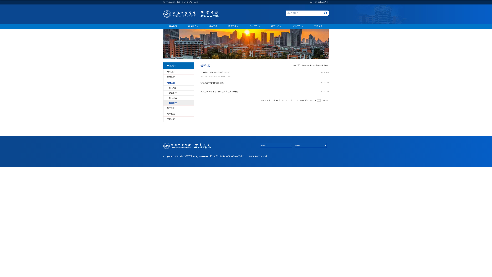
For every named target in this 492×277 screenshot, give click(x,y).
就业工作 (297, 26)
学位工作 (254, 26)
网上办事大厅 (323, 2)
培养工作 (232, 26)
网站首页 (173, 26)
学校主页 (313, 2)
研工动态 (275, 26)
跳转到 (326, 100)
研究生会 (317, 65)
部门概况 (192, 26)
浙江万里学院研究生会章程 (212, 83)
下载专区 (318, 26)
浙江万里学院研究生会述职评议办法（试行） (220, 91)
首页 (303, 65)
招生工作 (213, 26)
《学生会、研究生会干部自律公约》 (216, 72)
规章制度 (325, 65)
